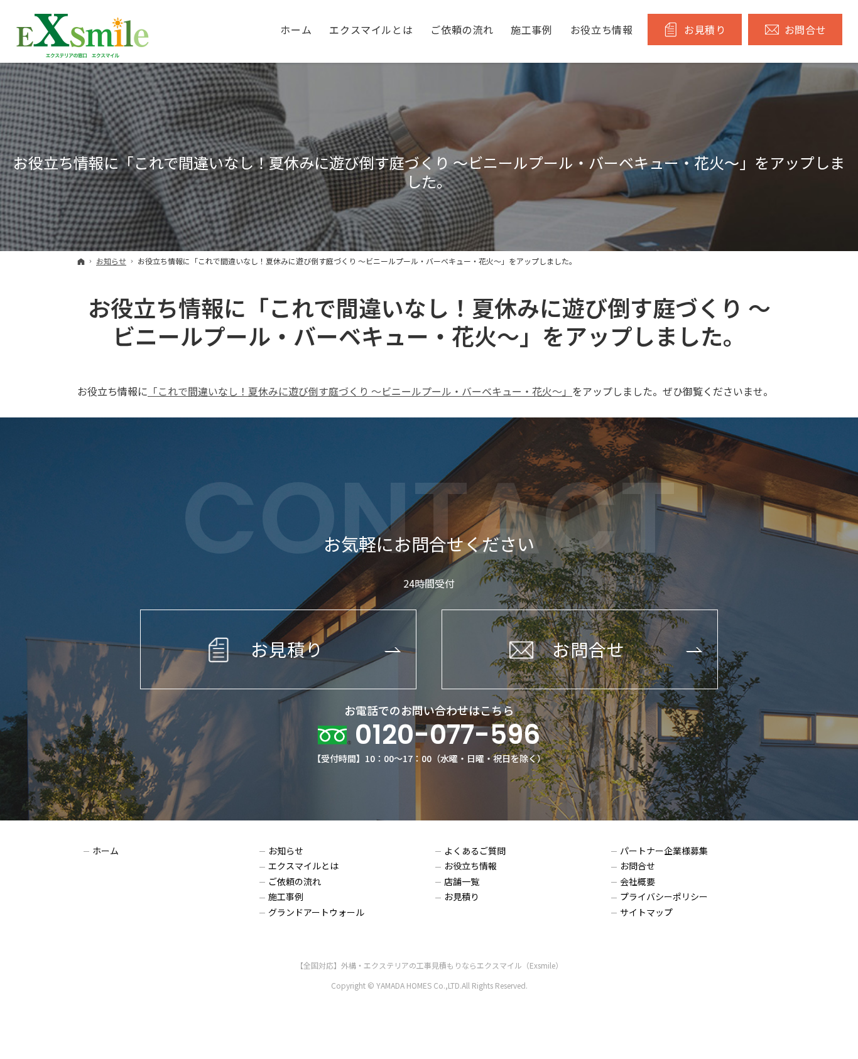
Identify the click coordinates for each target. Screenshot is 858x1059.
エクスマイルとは (303, 866)
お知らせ (285, 851)
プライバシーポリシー (664, 897)
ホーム (105, 851)
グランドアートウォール (316, 912)
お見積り (461, 897)
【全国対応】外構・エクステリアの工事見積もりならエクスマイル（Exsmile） (429, 965)
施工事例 (285, 897)
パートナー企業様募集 (664, 851)
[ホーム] (81, 261)
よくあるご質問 (475, 851)
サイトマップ (646, 912)
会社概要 (637, 882)
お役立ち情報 (470, 866)
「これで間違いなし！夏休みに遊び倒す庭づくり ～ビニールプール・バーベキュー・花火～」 (360, 391)
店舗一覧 (461, 882)
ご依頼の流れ (294, 882)
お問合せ (637, 866)
